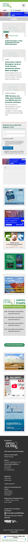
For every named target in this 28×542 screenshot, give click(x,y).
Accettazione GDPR (8, 138)
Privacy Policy (14, 531)
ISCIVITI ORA (8, 148)
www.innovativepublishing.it (11, 464)
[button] (23, 5)
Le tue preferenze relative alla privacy (15, 536)
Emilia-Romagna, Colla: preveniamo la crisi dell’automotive (14, 42)
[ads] (14, 164)
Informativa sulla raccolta (9, 540)
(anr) (7, 38)
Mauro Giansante (11, 93)
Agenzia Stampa (13, 35)
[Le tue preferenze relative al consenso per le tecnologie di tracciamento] (25, 539)
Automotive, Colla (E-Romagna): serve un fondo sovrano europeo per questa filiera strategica (13, 66)
